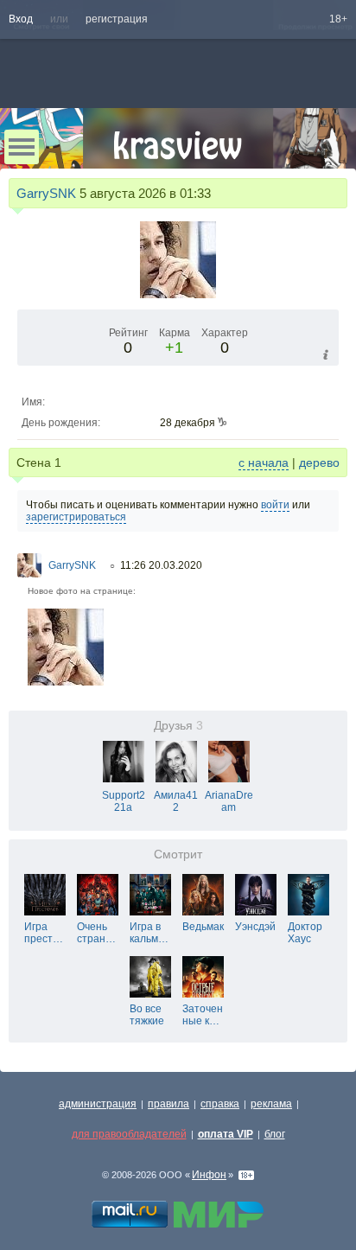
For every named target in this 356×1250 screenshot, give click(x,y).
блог (274, 1134)
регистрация (117, 19)
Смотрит (178, 854)
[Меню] (21, 147)
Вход (21, 19)
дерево (319, 462)
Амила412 (176, 801)
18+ (338, 19)
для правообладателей (129, 1134)
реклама (271, 1104)
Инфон (209, 1175)
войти (275, 505)
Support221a (123, 801)
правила (168, 1104)
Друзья (178, 725)
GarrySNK (46, 193)
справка (219, 1104)
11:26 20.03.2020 (161, 565)
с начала (263, 462)
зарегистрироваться (76, 517)
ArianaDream (229, 801)
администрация (98, 1104)
